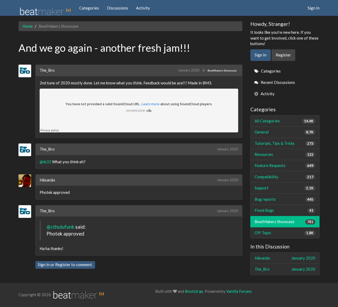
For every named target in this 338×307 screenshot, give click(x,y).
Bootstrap (194, 291)
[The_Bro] (26, 71)
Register (63, 264)
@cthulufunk (60, 227)
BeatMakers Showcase (222, 70)
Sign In (314, 8)
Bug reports (284, 199)
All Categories (284, 120)
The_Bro (47, 70)
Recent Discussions (277, 82)
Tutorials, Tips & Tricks (284, 143)
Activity (143, 8)
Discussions (117, 8)
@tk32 (45, 161)
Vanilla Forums (239, 291)
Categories (89, 8)
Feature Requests (284, 165)
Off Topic (284, 232)
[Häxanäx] (26, 180)
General (284, 131)
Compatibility (284, 176)
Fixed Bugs (284, 210)
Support (284, 187)
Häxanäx (47, 180)
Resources (284, 154)
